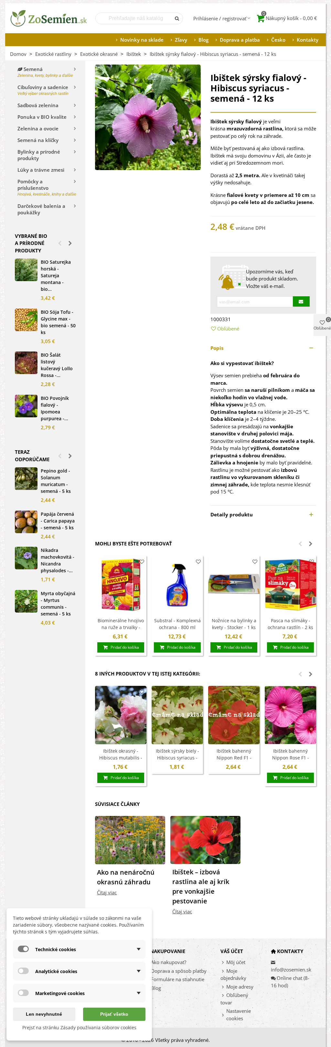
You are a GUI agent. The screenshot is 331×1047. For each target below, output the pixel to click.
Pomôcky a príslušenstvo (46, 187)
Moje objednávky (233, 974)
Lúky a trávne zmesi (40, 170)
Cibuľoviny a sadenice (43, 90)
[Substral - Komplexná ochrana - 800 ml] (177, 585)
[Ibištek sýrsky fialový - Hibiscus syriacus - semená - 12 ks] (148, 116)
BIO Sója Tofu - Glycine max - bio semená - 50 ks (58, 322)
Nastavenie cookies (238, 1015)
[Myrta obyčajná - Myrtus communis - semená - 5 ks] (26, 601)
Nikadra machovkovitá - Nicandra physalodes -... (57, 560)
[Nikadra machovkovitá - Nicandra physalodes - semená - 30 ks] (26, 558)
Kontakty (307, 39)
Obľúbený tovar (234, 999)
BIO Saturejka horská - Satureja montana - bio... (56, 275)
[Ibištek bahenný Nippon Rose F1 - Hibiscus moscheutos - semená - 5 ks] (290, 715)
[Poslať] (177, 18)
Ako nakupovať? (168, 962)
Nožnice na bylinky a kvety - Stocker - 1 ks (234, 623)
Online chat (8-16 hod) (290, 982)
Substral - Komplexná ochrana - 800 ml (177, 623)
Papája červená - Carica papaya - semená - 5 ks (58, 521)
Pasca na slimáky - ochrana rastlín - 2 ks (290, 623)
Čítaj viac (107, 892)
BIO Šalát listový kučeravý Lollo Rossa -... (57, 365)
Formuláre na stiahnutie (177, 979)
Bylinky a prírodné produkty (38, 154)
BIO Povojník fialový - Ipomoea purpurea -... (55, 408)
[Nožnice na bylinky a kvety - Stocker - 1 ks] (234, 585)
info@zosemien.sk (291, 969)
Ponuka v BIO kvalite (42, 117)
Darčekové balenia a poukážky (41, 209)
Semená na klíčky (38, 140)
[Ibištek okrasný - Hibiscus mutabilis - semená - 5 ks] (120, 715)
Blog (203, 39)
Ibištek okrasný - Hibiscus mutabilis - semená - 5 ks (120, 757)
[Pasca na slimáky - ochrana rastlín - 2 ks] (290, 585)
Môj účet (235, 962)
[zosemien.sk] (49, 18)
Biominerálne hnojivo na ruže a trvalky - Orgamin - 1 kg (121, 627)
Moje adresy (239, 986)
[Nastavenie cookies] (223, 1015)
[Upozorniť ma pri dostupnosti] (301, 301)
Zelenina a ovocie (38, 128)
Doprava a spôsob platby (179, 971)
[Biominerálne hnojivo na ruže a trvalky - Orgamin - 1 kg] (120, 585)
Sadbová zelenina (38, 105)
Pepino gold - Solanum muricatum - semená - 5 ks (56, 481)
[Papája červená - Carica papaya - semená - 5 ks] (26, 522)
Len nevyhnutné (44, 1014)
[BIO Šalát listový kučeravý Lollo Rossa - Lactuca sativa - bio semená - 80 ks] (26, 362)
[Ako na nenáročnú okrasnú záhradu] (130, 839)
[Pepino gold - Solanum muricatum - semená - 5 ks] (26, 478)
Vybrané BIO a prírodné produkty (31, 243)
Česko (278, 39)
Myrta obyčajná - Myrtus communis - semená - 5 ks (58, 603)
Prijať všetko (114, 1014)
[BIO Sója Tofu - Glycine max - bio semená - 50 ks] (26, 320)
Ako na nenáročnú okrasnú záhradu (126, 877)
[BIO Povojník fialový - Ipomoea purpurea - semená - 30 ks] (26, 406)
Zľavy (181, 39)
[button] (60, 243)
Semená (45, 72)
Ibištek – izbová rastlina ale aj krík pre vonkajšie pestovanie (200, 886)
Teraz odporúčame (32, 456)
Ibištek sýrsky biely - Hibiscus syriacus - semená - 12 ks (177, 757)
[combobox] (134, 18)
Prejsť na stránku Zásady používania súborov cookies (79, 1027)
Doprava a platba (240, 39)
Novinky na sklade (142, 39)
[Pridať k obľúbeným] (141, 562)
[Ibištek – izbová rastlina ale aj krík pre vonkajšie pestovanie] (205, 839)
